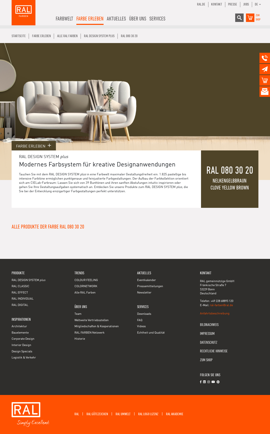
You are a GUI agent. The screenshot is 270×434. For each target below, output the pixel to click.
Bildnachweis (209, 325)
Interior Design (21, 345)
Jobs (246, 4)
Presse (232, 4)
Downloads (144, 313)
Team (77, 313)
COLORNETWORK (85, 286)
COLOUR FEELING (86, 280)
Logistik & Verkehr (24, 357)
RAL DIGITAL (20, 305)
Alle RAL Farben (85, 292)
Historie (79, 338)
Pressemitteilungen (150, 286)
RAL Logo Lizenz (148, 414)
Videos (141, 326)
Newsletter (144, 292)
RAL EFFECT (20, 292)
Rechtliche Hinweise (214, 351)
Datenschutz (208, 343)
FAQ (139, 320)
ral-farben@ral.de (221, 305)
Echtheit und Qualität (151, 332)
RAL (76, 414)
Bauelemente (20, 332)
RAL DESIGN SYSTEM (28, 280)
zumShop (258, 17)
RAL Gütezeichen (97, 414)
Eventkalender (146, 280)
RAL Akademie (174, 414)
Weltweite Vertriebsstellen (91, 320)
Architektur (19, 326)
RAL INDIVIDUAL (23, 298)
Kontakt (216, 4)
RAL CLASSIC (20, 286)
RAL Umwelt (123, 414)
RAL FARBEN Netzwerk (89, 332)
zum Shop (206, 360)
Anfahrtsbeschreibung (215, 313)
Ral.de (201, 4)
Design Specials (22, 351)
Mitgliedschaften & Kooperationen (96, 326)
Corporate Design (23, 338)
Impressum (207, 334)
